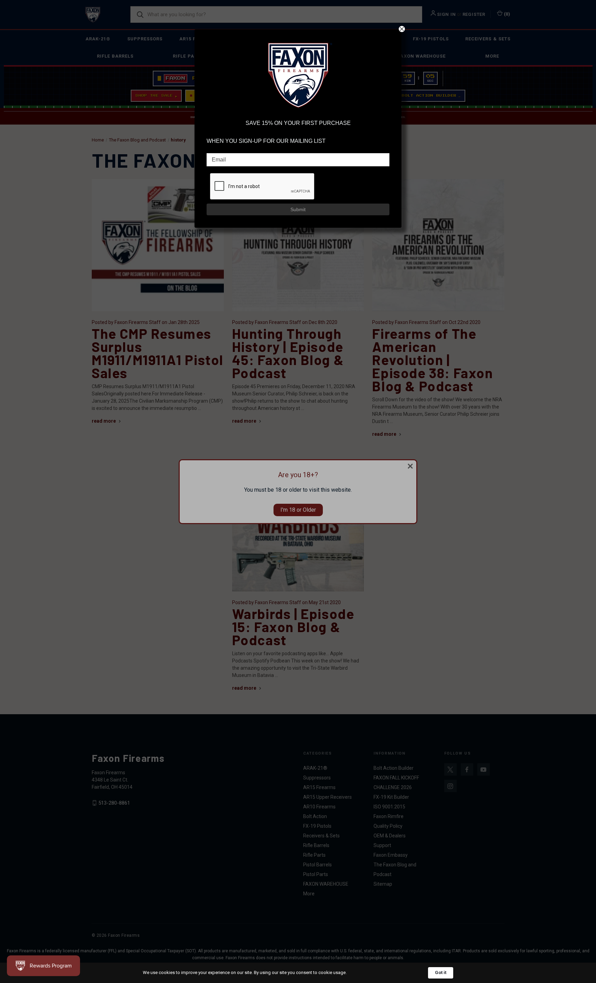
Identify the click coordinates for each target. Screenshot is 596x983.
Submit (298, 209)
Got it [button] (440, 972)
